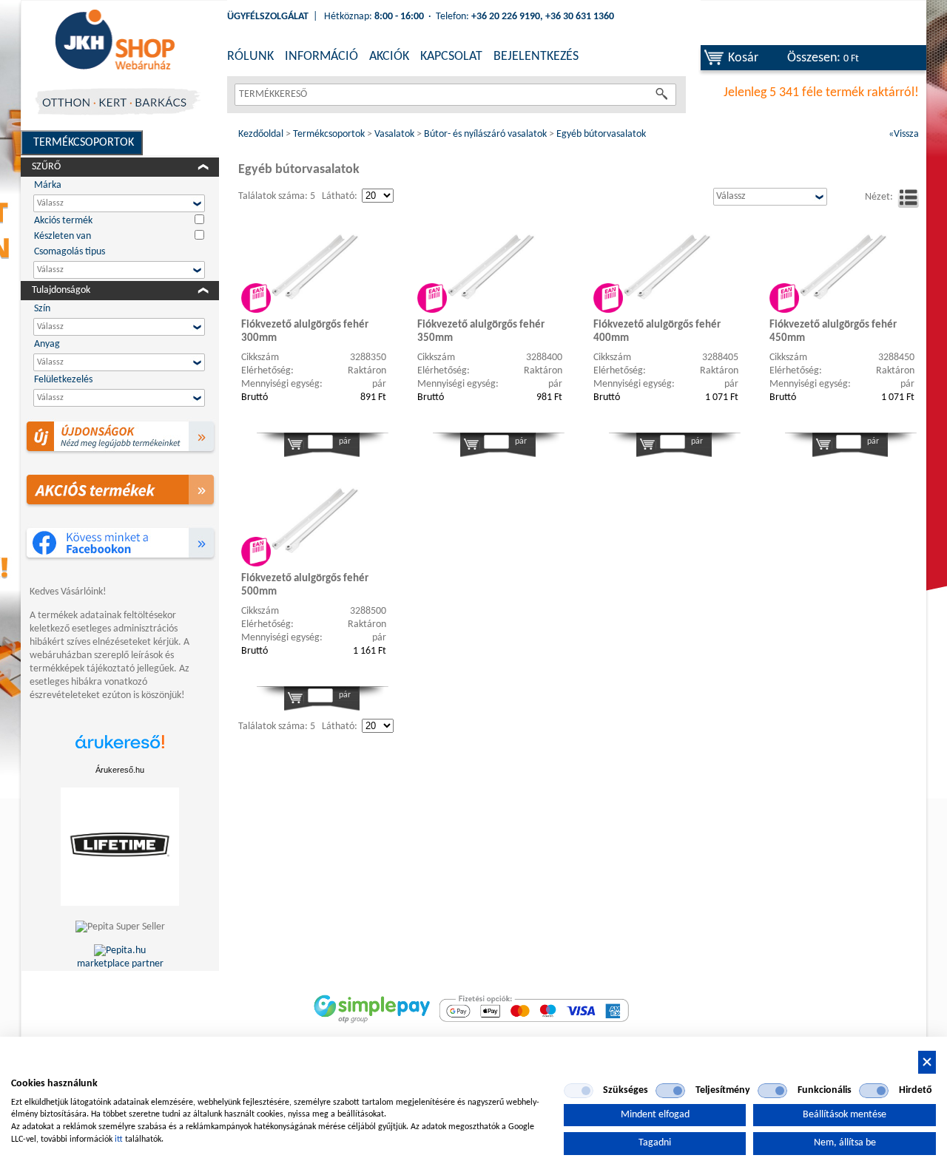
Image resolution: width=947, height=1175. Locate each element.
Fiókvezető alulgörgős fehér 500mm (304, 585)
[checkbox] (578, 1090)
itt (119, 1139)
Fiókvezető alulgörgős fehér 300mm (304, 331)
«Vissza (904, 134)
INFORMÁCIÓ (321, 57)
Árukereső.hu (119, 769)
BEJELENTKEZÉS (536, 57)
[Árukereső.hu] (119, 749)
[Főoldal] (114, 41)
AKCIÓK (389, 57)
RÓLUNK (250, 57)
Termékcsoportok (83, 143)
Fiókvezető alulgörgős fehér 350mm (481, 331)
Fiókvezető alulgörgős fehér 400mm (657, 331)
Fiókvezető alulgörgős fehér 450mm (833, 331)
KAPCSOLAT (451, 57)
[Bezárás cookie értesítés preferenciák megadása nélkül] (927, 1062)
